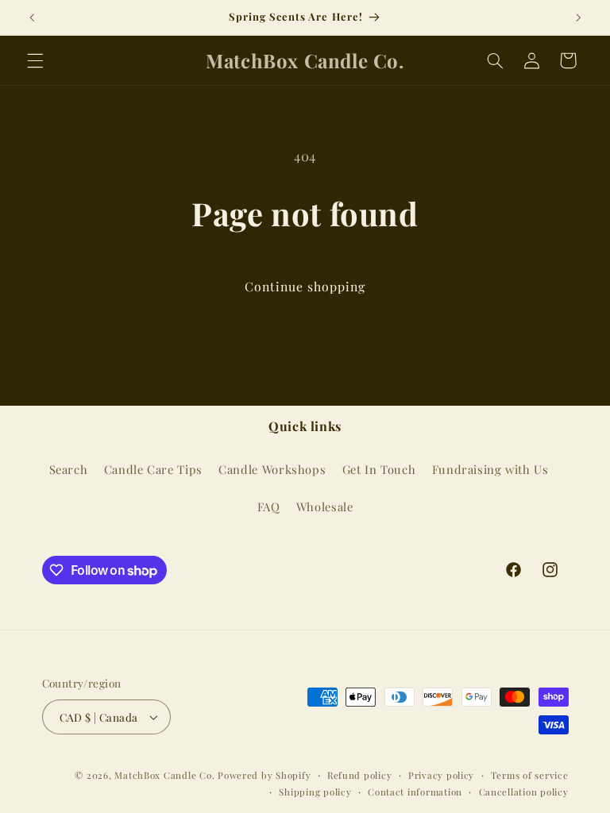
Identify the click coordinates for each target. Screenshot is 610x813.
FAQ (268, 506)
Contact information (415, 792)
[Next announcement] (578, 17)
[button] (35, 60)
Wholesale (324, 506)
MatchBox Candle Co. (164, 775)
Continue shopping (305, 286)
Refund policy (359, 775)
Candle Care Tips (153, 469)
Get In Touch (379, 469)
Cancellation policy (524, 792)
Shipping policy (315, 792)
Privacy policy (441, 775)
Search (68, 469)
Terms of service (530, 775)
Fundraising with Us (490, 469)
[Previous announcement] (31, 17)
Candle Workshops (272, 469)
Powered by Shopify (264, 775)
